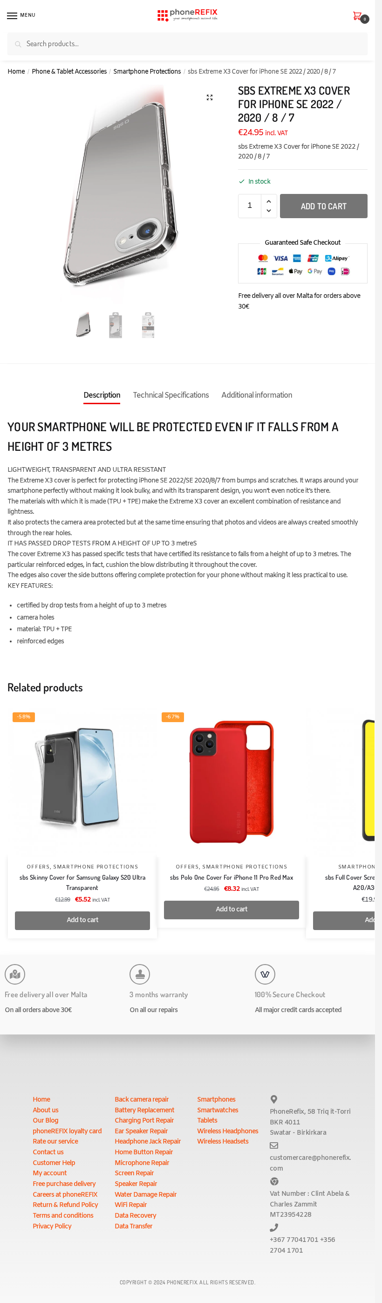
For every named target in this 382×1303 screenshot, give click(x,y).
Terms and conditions (63, 1216)
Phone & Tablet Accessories (69, 72)
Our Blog (45, 1121)
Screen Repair (134, 1173)
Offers (38, 867)
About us (45, 1110)
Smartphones (216, 1100)
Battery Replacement (144, 1110)
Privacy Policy (52, 1226)
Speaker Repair (136, 1184)
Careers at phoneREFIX (65, 1195)
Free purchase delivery (64, 1184)
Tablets (207, 1121)
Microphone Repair (142, 1163)
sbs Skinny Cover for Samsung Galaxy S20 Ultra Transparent (83, 882)
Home (16, 72)
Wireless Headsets (222, 1142)
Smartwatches (217, 1110)
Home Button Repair (144, 1152)
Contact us (48, 1152)
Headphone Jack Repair (148, 1142)
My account (50, 1173)
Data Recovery (135, 1216)
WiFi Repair (131, 1205)
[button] (209, 97)
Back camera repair (142, 1100)
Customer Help (54, 1163)
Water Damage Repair (146, 1195)
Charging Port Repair (144, 1121)
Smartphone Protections (147, 72)
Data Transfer (133, 1226)
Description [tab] (101, 395)
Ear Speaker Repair (141, 1131)
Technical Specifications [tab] (171, 395)
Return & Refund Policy (65, 1205)
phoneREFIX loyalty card (67, 1131)
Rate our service (55, 1142)
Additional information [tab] (256, 395)
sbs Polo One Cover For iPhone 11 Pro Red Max (231, 877)
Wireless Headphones (227, 1131)
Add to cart (324, 206)
